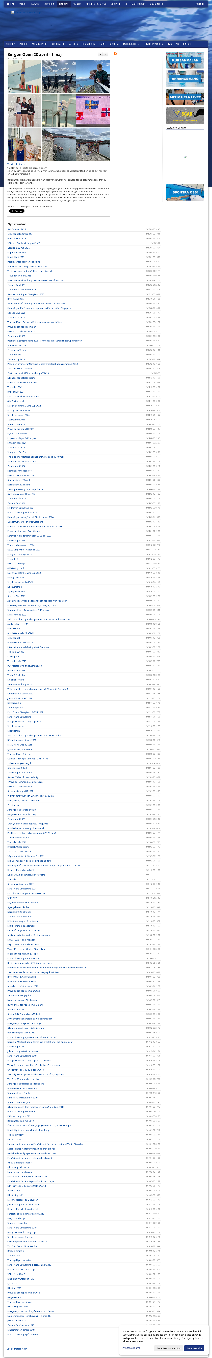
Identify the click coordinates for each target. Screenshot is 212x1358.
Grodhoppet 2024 (16, 466)
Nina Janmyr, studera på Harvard (23, 800)
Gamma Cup (13, 1190)
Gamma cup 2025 (16, 359)
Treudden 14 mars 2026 (19, 275)
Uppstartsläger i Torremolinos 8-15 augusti (28, 610)
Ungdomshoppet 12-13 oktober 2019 (25, 1069)
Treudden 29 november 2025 (21, 289)
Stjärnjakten (13, 730)
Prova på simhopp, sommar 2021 (23, 958)
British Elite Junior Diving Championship (26, 828)
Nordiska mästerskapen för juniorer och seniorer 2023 (34, 526)
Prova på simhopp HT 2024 (20, 428)
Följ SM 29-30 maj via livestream (23, 944)
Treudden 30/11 (15, 387)
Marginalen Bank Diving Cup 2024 (24, 405)
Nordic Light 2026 (15, 257)
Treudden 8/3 (14, 354)
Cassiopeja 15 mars (17, 349)
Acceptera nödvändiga (169, 1348)
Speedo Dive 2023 (16, 596)
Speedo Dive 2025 (16, 312)
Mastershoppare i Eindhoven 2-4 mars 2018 (29, 1315)
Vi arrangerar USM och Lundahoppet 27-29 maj (30, 795)
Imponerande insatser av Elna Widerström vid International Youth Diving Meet (46, 1144)
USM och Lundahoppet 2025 (21, 331)
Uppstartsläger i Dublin (18, 1092)
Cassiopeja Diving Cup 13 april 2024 (25, 489)
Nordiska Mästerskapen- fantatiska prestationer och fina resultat (40, 1041)
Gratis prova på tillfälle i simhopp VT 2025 (28, 373)
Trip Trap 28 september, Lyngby (23, 1079)
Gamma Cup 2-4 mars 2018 (20, 1325)
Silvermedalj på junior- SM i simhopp (25, 1027)
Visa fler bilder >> (16, 164)
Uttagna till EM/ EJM (16, 452)
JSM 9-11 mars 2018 (16, 1320)
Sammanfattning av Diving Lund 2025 (25, 294)
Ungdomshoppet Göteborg (20, 1236)
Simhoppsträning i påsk (19, 995)
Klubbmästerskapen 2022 (20, 693)
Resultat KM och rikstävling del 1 (23, 1209)
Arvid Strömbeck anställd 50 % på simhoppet (29, 1018)
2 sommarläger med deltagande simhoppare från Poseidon (37, 600)
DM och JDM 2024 (15, 391)
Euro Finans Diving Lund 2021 (21, 888)
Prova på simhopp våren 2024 (22, 512)
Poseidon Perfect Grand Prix (21, 981)
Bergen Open (14, 1297)
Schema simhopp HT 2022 (20, 791)
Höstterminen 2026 (16, 238)
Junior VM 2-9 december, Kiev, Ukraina (26, 874)
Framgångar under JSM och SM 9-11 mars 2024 (30, 517)
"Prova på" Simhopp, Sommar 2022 (25, 781)
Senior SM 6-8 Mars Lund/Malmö (23, 1014)
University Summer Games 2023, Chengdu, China (31, 605)
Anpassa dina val (131, 1347)
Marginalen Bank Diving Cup (21, 1232)
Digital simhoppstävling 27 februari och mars (29, 962)
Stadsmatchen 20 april (18, 479)
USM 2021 (12, 897)
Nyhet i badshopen (17, 433)
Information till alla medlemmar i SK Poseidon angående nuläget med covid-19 (46, 967)
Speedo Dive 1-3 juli (17, 767)
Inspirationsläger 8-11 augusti (22, 438)
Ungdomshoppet (15, 726)
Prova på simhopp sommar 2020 (23, 990)
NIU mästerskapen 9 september (23, 921)
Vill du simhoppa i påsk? (19, 1162)
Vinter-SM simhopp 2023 (19, 684)
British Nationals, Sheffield (20, 633)
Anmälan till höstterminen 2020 (22, 986)
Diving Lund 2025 (15, 298)
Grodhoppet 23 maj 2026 (19, 233)
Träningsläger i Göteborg (19, 753)
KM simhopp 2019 (16, 1046)
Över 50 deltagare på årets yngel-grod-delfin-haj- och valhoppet (39, 1125)
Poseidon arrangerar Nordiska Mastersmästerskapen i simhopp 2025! (42, 363)
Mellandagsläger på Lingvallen (22, 1199)
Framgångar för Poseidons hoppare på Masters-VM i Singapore (39, 308)
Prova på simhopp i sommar (21, 326)
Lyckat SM (12, 1283)
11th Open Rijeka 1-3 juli (19, 763)
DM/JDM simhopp (16, 563)
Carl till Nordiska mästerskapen (23, 396)
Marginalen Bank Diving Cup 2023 (24, 572)
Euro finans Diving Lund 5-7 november (26, 893)
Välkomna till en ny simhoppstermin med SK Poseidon (34, 735)
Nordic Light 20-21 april (18, 484)
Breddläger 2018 (15, 1250)
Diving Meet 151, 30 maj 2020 (21, 976)
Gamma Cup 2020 (16, 1009)
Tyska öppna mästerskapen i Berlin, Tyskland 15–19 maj (35, 456)
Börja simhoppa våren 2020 (21, 1032)
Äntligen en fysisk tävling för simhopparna (28, 935)
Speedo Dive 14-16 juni (18, 1102)
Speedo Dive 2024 (16, 424)
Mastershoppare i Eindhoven (22, 1000)
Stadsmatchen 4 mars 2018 (20, 1329)
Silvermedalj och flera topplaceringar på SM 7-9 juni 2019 (35, 1106)
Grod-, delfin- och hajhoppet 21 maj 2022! (27, 823)
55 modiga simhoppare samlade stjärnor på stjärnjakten (35, 1074)
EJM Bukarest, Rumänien (19, 749)
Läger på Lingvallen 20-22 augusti (24, 930)
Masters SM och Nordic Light (21, 1269)
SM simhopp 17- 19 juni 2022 (21, 772)
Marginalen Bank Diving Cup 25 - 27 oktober (29, 1060)
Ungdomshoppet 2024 (18, 414)
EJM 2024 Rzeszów (16, 442)
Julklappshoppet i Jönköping (21, 377)
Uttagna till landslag (17, 1223)
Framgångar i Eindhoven (19, 1171)
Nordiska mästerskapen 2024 (22, 382)
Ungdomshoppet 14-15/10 (20, 582)
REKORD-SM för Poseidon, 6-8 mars (25, 1004)
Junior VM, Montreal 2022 (19, 698)
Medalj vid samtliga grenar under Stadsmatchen (31, 1153)
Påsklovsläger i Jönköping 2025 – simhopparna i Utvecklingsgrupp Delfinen (44, 340)
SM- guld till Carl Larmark (19, 368)
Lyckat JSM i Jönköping (18, 846)
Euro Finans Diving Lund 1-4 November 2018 (29, 1264)
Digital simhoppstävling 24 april (22, 953)
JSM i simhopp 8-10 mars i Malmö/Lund (26, 1185)
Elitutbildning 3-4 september (21, 925)
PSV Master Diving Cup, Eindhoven (24, 665)
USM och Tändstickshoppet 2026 (23, 243)
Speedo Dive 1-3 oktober (19, 916)
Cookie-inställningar (17, 1348)
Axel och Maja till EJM (17, 623)
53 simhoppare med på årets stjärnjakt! (27, 1241)
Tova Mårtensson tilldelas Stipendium (26, 949)
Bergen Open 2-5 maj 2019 (20, 1120)
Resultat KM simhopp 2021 (20, 870)
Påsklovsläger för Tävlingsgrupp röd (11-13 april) (31, 832)
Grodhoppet (13, 637)
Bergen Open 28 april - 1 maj (34, 54)
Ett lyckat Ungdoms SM (18, 1116)
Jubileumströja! (14, 586)
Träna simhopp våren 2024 (20, 544)
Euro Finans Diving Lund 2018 (21, 1227)
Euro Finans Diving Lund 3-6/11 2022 (25, 712)
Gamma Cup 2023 (16, 670)
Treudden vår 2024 (16, 498)
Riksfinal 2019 (14, 1139)
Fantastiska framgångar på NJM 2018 (25, 1213)
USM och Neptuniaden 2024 (21, 475)
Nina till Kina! (13, 628)
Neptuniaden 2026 (16, 252)
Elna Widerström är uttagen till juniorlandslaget (30, 1181)
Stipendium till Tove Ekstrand (21, 461)
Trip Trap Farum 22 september (22, 1246)
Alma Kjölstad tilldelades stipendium (25, 1083)
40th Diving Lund (15, 568)
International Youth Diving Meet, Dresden (28, 647)
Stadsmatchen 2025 (17, 345)
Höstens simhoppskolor (19, 470)
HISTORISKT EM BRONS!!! (19, 744)
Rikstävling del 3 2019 (18, 1167)
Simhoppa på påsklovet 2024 (21, 493)
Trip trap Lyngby (15, 1134)
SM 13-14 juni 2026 (16, 229)
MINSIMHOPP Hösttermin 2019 (22, 1097)
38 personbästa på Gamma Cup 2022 (26, 856)
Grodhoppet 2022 (16, 818)
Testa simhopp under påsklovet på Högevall (29, 271)
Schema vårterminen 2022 (20, 884)
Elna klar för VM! (15, 679)
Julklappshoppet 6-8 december (22, 1051)
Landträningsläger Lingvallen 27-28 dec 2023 (29, 535)
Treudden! (12, 558)
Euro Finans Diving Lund (19, 716)
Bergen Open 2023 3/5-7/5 (20, 642)
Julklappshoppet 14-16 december (23, 1204)
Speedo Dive (13, 1255)
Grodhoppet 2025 (16, 336)
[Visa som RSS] (115, 54)
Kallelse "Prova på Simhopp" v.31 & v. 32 (27, 758)
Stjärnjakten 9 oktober (18, 907)
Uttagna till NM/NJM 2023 (19, 554)
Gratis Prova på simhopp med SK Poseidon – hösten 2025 (36, 303)
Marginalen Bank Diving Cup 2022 (24, 721)
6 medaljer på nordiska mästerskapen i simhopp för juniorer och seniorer (44, 865)
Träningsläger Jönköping (19, 1301)
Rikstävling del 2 (15, 1195)
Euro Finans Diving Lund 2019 (21, 1055)
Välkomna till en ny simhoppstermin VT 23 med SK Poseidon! (37, 688)
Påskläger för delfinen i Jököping (23, 261)
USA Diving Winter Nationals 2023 (24, 549)
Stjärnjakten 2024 (16, 419)
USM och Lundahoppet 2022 (21, 786)
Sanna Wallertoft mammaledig (22, 777)
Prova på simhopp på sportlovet (23, 1334)
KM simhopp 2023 (16, 540)
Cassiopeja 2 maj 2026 (18, 247)
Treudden (12, 879)
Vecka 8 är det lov (16, 675)
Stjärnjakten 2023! (16, 591)
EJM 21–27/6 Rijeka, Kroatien (21, 939)
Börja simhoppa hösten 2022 (21, 740)
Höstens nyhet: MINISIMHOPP (22, 1088)
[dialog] (164, 1340)
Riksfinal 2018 (14, 1288)
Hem (11, 4)
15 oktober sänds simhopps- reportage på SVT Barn (33, 972)
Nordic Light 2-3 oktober (19, 911)
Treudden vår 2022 (16, 842)
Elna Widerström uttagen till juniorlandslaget (29, 1157)
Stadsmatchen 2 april (18, 837)
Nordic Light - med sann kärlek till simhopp (28, 1130)
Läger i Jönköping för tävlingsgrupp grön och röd (31, 1148)
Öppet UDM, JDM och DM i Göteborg (25, 521)
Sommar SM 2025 (16, 317)
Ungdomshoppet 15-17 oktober (23, 902)
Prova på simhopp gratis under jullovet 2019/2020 (32, 1037)
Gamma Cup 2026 (16, 284)
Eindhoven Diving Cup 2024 (20, 507)
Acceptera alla (194, 1348)
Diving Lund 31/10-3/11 (18, 410)
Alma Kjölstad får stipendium (21, 809)
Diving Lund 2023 (15, 577)
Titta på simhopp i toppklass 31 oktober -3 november (33, 1065)
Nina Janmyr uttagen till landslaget (24, 1023)
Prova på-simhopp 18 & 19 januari (24, 531)
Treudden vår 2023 (16, 661)
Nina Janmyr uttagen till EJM (20, 1278)
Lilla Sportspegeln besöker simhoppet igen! (29, 860)
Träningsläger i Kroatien (19, 1260)
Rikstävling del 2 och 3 (18, 1306)
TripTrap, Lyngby (15, 651)
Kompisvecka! (14, 702)
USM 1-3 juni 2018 (16, 1274)
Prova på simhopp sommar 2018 (23, 1292)
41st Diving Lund (15, 401)
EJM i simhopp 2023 (16, 614)
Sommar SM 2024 (16, 447)
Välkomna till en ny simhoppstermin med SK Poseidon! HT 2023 (38, 619)
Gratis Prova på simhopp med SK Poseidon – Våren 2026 (35, 280)
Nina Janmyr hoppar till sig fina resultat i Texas (30, 1311)
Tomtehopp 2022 (15, 707)
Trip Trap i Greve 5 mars (19, 851)
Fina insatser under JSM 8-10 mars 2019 (27, 1176)
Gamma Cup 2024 (16, 503)
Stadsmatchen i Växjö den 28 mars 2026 (27, 266)
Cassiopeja (13, 656)
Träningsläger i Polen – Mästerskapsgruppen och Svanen (36, 322)
